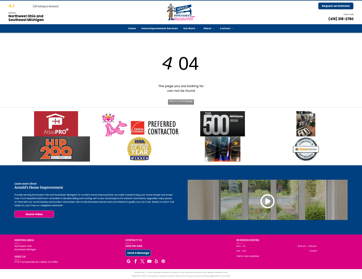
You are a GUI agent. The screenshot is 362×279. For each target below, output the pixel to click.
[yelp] (156, 261)
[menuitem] (132, 28)
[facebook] (135, 261)
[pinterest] (163, 261)
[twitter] (142, 261)
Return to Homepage (181, 101)
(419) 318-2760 (341, 19)
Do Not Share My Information (158, 272)
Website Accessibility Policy (217, 272)
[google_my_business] (128, 261)
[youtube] (149, 261)
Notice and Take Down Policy (195, 272)
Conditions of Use (177, 272)
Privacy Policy (140, 272)
